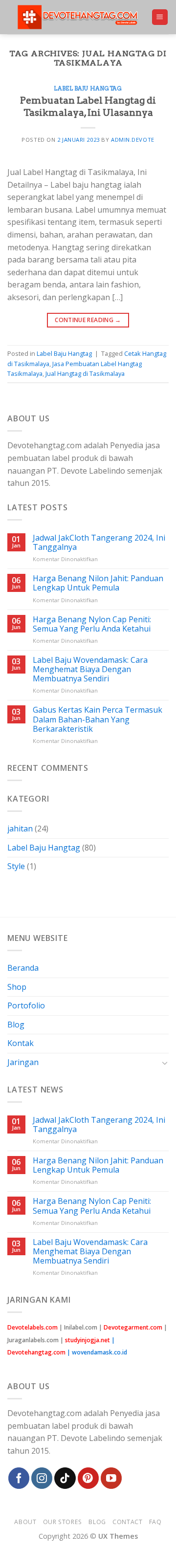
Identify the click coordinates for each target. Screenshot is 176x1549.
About (25, 1522)
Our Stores (62, 1522)
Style (16, 866)
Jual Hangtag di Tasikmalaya (85, 373)
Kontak (20, 1043)
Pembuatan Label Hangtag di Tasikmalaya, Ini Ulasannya (88, 106)
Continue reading (88, 320)
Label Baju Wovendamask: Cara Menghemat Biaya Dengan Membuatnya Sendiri (90, 669)
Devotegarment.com (133, 1327)
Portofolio (26, 1005)
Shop (16, 987)
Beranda (23, 967)
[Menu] (160, 17)
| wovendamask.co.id (97, 1352)
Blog (15, 1024)
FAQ (155, 1522)
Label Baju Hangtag (88, 88)
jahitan (20, 828)
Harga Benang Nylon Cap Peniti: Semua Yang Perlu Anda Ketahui (92, 624)
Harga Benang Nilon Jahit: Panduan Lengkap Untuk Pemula (98, 583)
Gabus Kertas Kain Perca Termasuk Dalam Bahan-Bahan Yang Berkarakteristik (97, 719)
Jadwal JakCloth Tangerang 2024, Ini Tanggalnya (99, 542)
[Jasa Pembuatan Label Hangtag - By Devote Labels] (79, 17)
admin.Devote (132, 139)
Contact (127, 1522)
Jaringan (23, 1062)
